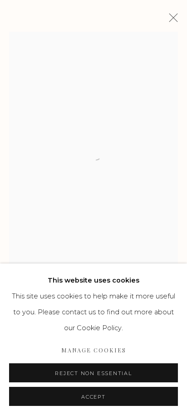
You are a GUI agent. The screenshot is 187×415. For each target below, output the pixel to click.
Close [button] (171, 20)
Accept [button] (93, 397)
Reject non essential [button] (93, 373)
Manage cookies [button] (93, 350)
